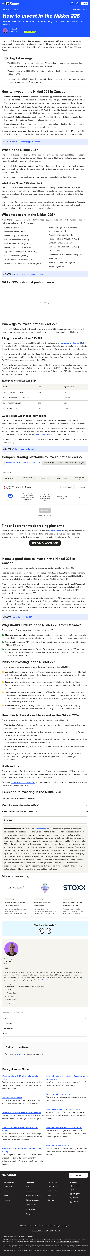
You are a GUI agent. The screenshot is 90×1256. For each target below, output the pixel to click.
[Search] (72, 3)
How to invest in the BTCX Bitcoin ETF (63, 1109)
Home (5, 9)
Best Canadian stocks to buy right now (28, 274)
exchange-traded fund (71, 343)
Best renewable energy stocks (60, 1094)
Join (85, 3)
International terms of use (43, 1226)
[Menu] (3, 3)
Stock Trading (14, 9)
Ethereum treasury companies (42, 904)
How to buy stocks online (25, 449)
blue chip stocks (43, 435)
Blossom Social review (12, 1097)
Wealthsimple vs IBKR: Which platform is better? (20, 1077)
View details (68, 487)
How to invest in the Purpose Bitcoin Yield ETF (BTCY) (23, 1150)
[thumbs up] (41, 930)
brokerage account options (23, 782)
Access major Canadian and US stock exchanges (63, 463)
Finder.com (41, 829)
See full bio (46, 980)
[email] (6, 968)
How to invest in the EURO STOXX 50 (72, 904)
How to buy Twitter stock (57, 1146)
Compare (81, 487)
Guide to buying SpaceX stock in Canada (15, 904)
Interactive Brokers (23, 487)
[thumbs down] (48, 930)
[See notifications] (77, 3)
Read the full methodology (45, 543)
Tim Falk (8, 961)
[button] (45, 1018)
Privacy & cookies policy (62, 1226)
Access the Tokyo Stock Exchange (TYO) (23, 463)
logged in (21, 1054)
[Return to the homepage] (12, 3)
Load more (45, 510)
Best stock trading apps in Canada (26, 142)
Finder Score (55, 531)
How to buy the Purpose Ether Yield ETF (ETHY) (20, 1129)
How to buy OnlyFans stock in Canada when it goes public (67, 1077)
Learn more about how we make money (67, 1241)
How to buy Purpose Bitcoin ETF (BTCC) (64, 1127)
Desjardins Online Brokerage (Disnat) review (21, 1112)
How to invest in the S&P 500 (24, 617)
